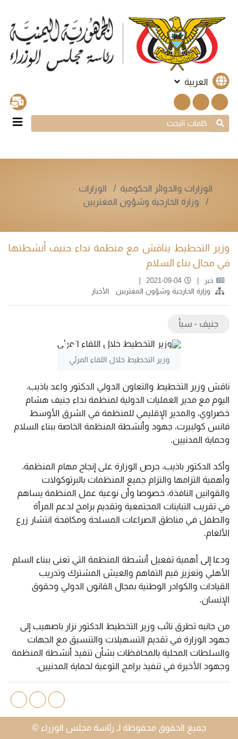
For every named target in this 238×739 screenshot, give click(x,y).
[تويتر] (219, 102)
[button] (200, 82)
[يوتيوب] (182, 102)
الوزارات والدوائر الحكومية (166, 188)
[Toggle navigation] (18, 122)
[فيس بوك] (201, 102)
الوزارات (94, 188)
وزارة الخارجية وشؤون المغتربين (141, 201)
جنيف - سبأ (199, 323)
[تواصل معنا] (18, 102)
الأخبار (99, 291)
